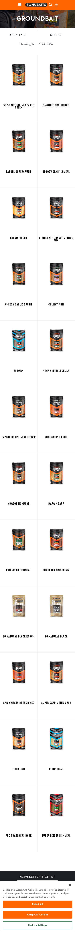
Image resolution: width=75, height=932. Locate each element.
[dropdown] (18, 35)
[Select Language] (56, 5)
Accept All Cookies (37, 915)
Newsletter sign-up (37, 877)
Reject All (37, 904)
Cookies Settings (37, 925)
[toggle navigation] (19, 4)
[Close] (70, 885)
